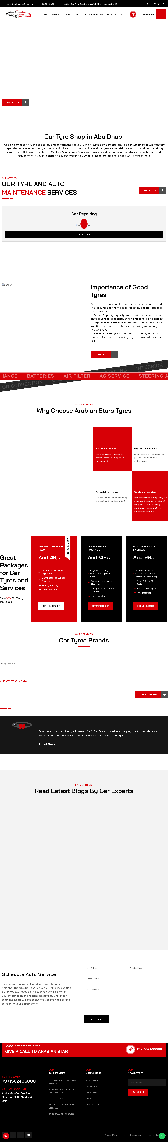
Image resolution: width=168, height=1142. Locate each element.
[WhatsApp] (162, 1136)
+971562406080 (146, 14)
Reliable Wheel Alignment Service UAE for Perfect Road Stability (52, 814)
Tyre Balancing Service (61, 1114)
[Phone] (6, 1136)
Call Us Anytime (11, 1077)
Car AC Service (57, 1098)
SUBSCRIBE (138, 1092)
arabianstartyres (16, 823)
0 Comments (150, 823)
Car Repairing (84, 213)
